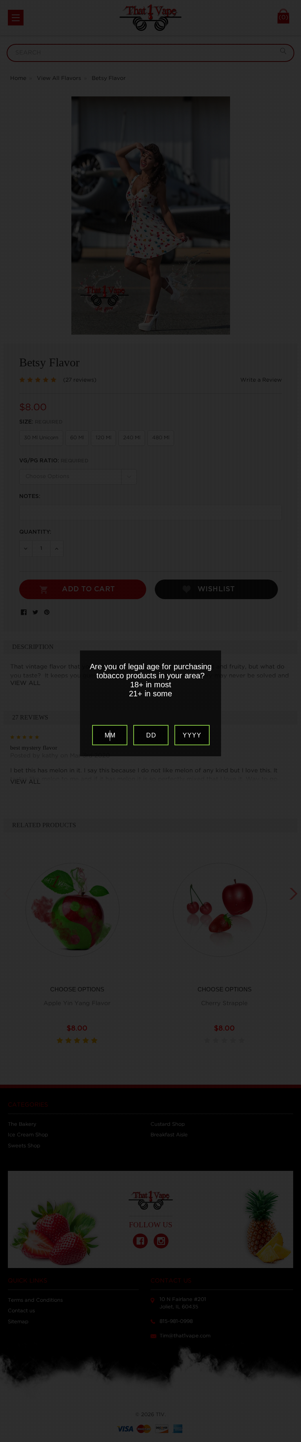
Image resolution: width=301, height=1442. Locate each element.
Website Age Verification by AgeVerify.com (291, 1440)
